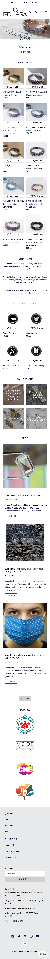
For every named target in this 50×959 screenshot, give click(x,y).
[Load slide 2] (23, 39)
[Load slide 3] (25, 39)
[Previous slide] (6, 39)
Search (8, 819)
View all (25, 698)
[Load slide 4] (27, 39)
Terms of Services (12, 851)
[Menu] (45, 12)
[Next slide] (43, 39)
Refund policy (11, 858)
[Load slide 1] (21, 39)
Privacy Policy (11, 838)
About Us (9, 826)
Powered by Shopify (31, 951)
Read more (11, 516)
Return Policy (10, 845)
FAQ (6, 832)
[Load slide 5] (29, 39)
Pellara (21, 951)
